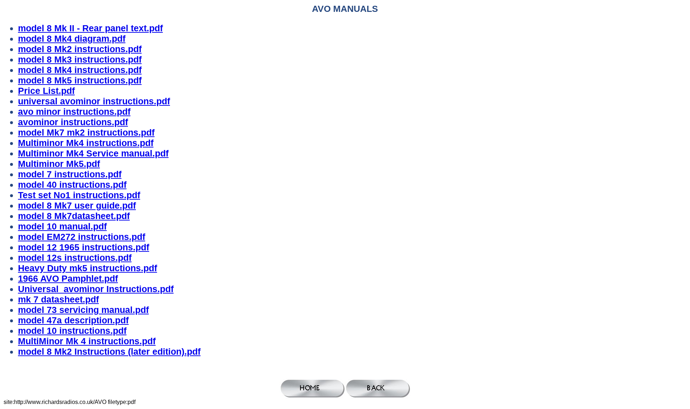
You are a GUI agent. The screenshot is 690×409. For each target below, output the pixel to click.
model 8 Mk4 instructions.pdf (80, 70)
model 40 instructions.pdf (72, 184)
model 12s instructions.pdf (75, 258)
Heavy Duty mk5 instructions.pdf (87, 268)
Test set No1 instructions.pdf (79, 195)
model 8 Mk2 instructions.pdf (80, 49)
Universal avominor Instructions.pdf (96, 289)
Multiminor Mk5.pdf (59, 164)
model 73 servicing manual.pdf (83, 310)
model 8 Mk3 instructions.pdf (80, 59)
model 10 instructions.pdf (72, 331)
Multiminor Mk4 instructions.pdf (85, 143)
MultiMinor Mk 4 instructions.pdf (87, 341)
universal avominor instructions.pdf (94, 101)
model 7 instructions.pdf (69, 174)
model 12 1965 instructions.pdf (83, 247)
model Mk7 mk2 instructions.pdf (86, 132)
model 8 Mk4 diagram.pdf (71, 38)
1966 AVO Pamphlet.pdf (68, 278)
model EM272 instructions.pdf (81, 237)
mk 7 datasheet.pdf (58, 299)
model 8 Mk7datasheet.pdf (74, 216)
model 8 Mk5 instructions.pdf (80, 80)
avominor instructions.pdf (73, 122)
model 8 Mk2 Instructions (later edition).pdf (109, 351)
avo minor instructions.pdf (74, 111)
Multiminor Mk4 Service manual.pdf (93, 153)
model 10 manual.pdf (62, 226)
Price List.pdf (46, 91)
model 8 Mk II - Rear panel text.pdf (90, 28)
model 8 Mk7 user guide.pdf (77, 205)
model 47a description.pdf (73, 320)
